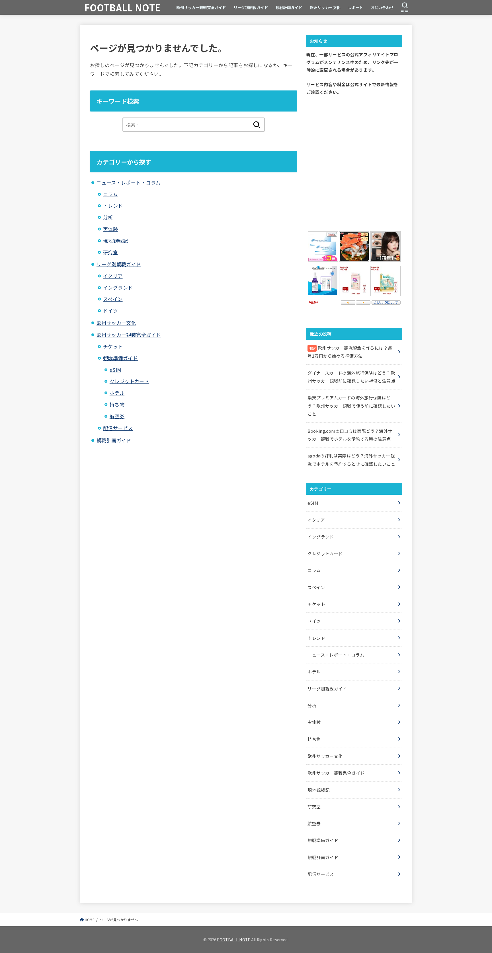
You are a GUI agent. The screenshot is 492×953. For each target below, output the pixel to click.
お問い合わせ (382, 7)
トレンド (113, 205)
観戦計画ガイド (289, 7)
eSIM (115, 369)
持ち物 (117, 404)
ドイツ (110, 310)
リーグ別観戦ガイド (250, 7)
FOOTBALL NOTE (122, 7)
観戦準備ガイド (120, 358)
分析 (108, 217)
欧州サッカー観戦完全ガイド (201, 7)
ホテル (117, 392)
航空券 (117, 416)
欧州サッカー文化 (325, 7)
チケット (113, 346)
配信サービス (118, 428)
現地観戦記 (115, 240)
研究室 (110, 252)
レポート (355, 7)
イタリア (113, 275)
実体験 (110, 228)
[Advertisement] (354, 162)
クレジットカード (129, 381)
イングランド (118, 287)
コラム (110, 194)
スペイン (113, 298)
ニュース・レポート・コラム (129, 182)
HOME (90, 919)
